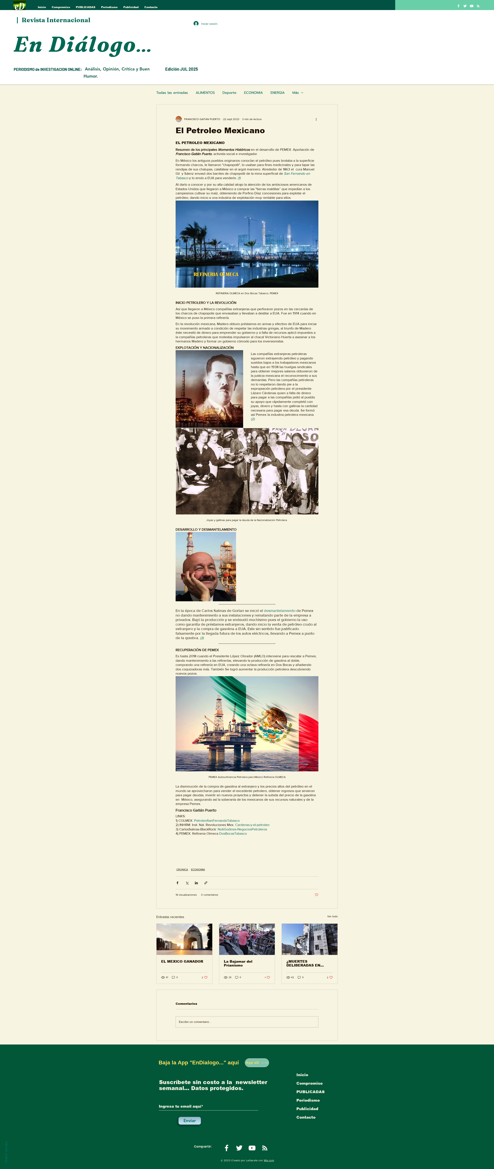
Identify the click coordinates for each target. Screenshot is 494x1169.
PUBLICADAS (310, 1092)
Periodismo (308, 1100)
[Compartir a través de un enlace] (206, 883)
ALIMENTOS (205, 93)
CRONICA (182, 869)
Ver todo (332, 916)
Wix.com (269, 1160)
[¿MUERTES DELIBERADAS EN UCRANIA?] (310, 939)
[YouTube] (471, 6)
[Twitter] (465, 6)
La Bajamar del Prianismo (238, 963)
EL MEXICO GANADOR (182, 961)
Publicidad (307, 1109)
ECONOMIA (253, 93)
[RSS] (478, 6)
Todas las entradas (172, 93)
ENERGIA (278, 93)
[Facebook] (458, 6)
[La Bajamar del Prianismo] (247, 939)
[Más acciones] (316, 119)
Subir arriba (6, 1151)
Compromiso (309, 1083)
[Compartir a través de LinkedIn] (196, 883)
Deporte (229, 93)
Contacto (306, 1117)
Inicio (302, 1075)
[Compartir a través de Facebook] (177, 883)
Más (295, 93)
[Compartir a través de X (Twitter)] (187, 883)
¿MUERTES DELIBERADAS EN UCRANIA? (303, 963)
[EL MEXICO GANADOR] (184, 939)
